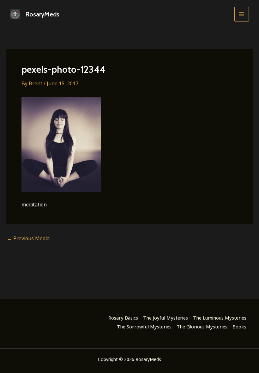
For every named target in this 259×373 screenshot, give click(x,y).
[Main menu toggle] (241, 14)
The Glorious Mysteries (202, 326)
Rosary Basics (123, 318)
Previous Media (28, 238)
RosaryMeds (42, 14)
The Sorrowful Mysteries (144, 326)
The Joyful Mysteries (165, 318)
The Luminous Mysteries (219, 318)
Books (239, 326)
